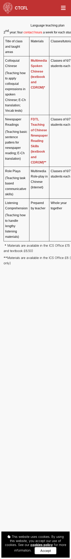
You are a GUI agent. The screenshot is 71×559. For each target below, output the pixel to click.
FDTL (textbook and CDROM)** (39, 141)
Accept (45, 551)
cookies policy (41, 545)
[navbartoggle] (63, 8)
